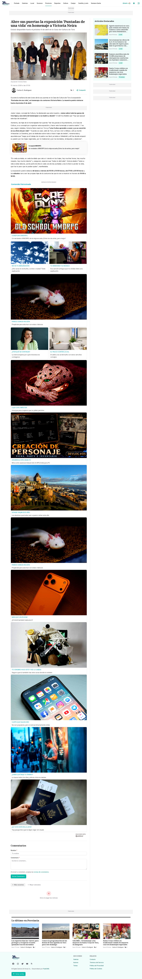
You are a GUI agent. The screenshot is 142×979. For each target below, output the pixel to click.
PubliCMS (46, 969)
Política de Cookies (96, 968)
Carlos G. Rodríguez (26, 947)
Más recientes (19, 885)
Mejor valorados (35, 885)
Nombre (14, 850)
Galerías (25, 3)
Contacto (93, 959)
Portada (16, 3)
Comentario (15, 857)
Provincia (122, 77)
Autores (75, 962)
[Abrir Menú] (138, 3)
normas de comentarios (41, 872)
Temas (75, 965)
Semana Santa (96, 3)
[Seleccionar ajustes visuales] (133, 3)
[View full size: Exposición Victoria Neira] (49, 56)
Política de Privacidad (97, 965)
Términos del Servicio (97, 962)
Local (121, 34)
